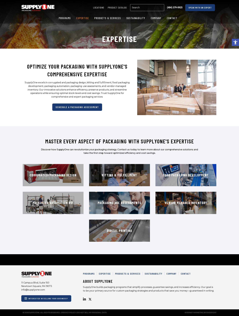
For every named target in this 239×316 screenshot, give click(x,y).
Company (171, 273)
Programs (89, 273)
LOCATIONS (98, 7)
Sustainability (153, 273)
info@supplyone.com (33, 289)
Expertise (105, 273)
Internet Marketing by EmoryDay (200, 312)
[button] (235, 42)
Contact (186, 273)
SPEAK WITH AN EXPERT (200, 7)
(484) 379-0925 (174, 7)
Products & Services (128, 273)
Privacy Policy (69, 312)
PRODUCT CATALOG (117, 7)
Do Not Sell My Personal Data (92, 312)
